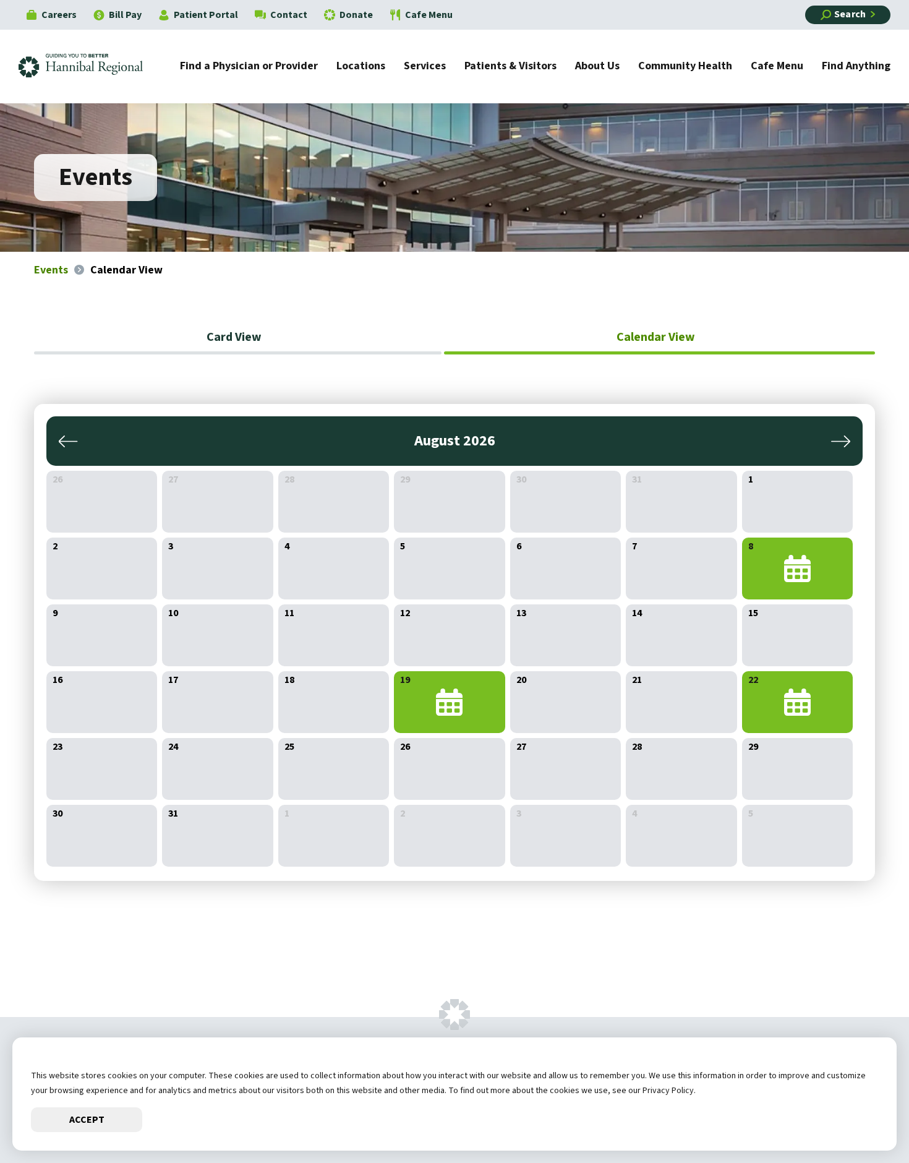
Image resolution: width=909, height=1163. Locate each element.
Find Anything (856, 67)
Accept (87, 1120)
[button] (862, 1116)
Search (850, 14)
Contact (288, 15)
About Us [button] (597, 67)
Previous (70, 441)
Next (838, 441)
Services (425, 67)
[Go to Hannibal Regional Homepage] (90, 66)
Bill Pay (125, 15)
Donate (356, 15)
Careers (59, 15)
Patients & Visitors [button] (510, 67)
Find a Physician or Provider (249, 67)
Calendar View (656, 337)
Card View (234, 337)
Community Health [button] (685, 67)
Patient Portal (206, 15)
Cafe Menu (429, 15)
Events (51, 270)
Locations (360, 67)
